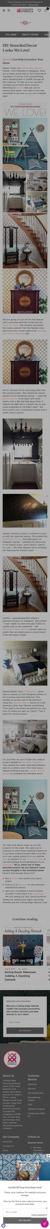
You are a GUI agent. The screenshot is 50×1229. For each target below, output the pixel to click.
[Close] (48, 1155)
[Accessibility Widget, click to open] (3, 1226)
